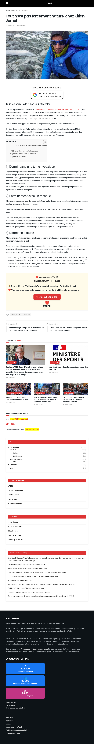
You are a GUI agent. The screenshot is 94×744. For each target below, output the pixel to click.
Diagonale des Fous (15, 490)
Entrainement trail (13, 733)
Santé (14, 461)
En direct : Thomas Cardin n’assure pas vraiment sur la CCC (29, 592)
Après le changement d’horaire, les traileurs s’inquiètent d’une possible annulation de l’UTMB (41, 596)
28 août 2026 (11, 378)
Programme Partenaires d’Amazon (34, 649)
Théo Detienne (13, 531)
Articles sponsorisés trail (15, 708)
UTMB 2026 (10, 424)
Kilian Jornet (13, 522)
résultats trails (14, 393)
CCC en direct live (32, 429)
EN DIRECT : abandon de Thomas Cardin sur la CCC (26, 588)
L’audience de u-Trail (14, 727)
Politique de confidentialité (16, 730)
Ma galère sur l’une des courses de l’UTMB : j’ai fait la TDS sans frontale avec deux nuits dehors (41, 584)
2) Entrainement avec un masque (23, 154)
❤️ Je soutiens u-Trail (47, 297)
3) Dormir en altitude (18, 156)
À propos (9, 721)
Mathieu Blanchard (15, 526)
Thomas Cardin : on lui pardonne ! (20, 580)
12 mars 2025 (10, 26)
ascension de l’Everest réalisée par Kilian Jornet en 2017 (59, 109)
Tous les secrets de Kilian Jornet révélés (33, 145)
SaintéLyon (12, 499)
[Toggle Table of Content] (44, 142)
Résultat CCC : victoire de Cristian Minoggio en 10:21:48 (17, 398)
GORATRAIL (15, 453)
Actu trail (9, 717)
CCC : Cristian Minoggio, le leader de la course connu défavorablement (73, 399)
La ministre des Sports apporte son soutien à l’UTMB (68, 368)
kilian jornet (15, 315)
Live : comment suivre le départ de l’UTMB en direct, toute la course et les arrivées (46, 399)
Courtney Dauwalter (15, 540)
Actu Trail (25, 10)
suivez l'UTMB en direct (19, 419)
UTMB (10, 486)
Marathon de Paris (15, 504)
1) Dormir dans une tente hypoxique (24, 151)
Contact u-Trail (11, 703)
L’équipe (9, 724)
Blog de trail (16, 10)
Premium (15, 458)
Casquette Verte (14, 535)
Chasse (15, 455)
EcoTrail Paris (13, 495)
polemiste (26, 315)
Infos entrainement (16, 459)
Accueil (8, 10)
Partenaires (10, 705)
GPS (11, 468)
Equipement (13, 464)
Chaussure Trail (15, 467)
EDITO (14, 452)
